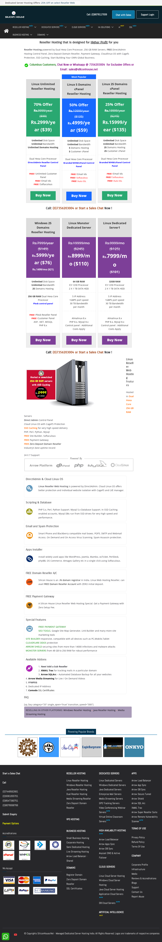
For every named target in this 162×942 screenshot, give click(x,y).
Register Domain (74, 874)
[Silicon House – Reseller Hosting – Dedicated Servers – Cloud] (6, 31)
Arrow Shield (138, 798)
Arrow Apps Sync (107, 844)
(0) (55, 352)
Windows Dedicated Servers (112, 785)
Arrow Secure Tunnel (141, 794)
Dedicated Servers (50, 27)
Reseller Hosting (21, 27)
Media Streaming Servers (111, 798)
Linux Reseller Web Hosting (130, 368)
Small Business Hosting (77, 838)
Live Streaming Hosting (77, 851)
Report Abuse (138, 896)
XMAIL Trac (137, 807)
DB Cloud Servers (107, 903)
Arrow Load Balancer (108, 839)
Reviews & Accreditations (144, 878)
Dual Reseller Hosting (76, 794)
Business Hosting (21, 34)
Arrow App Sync (139, 785)
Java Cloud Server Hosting (111, 889)
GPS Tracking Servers (109, 803)
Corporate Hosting (75, 842)
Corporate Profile (140, 864)
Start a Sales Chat (91, 208)
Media (134, 873)
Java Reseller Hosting (104, 710)
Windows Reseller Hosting (77, 710)
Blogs (134, 882)
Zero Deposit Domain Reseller (45, 443)
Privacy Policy (138, 837)
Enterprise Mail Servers (110, 794)
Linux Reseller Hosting (77, 780)
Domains (41, 34)
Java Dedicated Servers (110, 789)
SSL (130, 27)
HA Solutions (104, 27)
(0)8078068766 (10, 805)
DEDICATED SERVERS (109, 773)
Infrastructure (138, 869)
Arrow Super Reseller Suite (144, 812)
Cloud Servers (79, 27)
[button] (34, 27)
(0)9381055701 (10, 796)
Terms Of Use (138, 846)
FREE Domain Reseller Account (60, 584)
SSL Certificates (41, 690)
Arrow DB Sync (106, 848)
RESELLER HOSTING (76, 773)
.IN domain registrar (70, 580)
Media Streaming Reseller (78, 798)
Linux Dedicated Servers (110, 780)
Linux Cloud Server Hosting (112, 876)
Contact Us (137, 892)
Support (135, 887)
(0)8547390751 (10, 800)
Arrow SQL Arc (138, 803)
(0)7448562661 (10, 791)
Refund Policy (138, 842)
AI (119, 27)
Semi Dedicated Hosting (78, 847)
